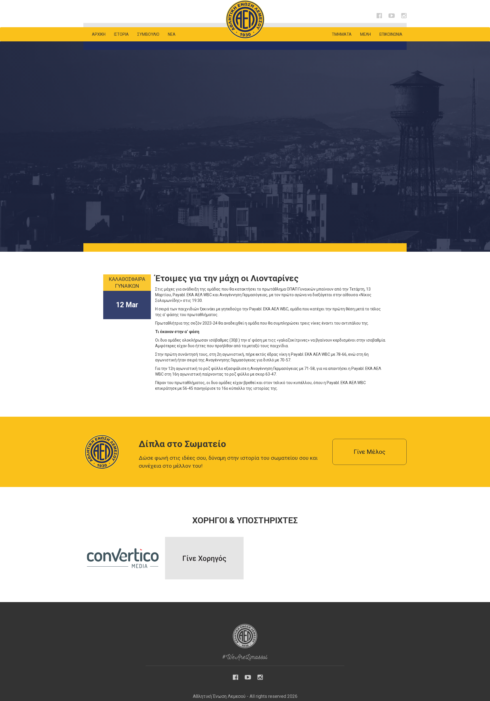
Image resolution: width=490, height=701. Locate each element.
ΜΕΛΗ (365, 34)
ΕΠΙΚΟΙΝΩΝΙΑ (390, 34)
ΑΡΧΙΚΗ (98, 34)
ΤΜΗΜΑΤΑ (342, 34)
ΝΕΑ (172, 34)
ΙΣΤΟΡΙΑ (121, 34)
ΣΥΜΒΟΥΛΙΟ (148, 34)
